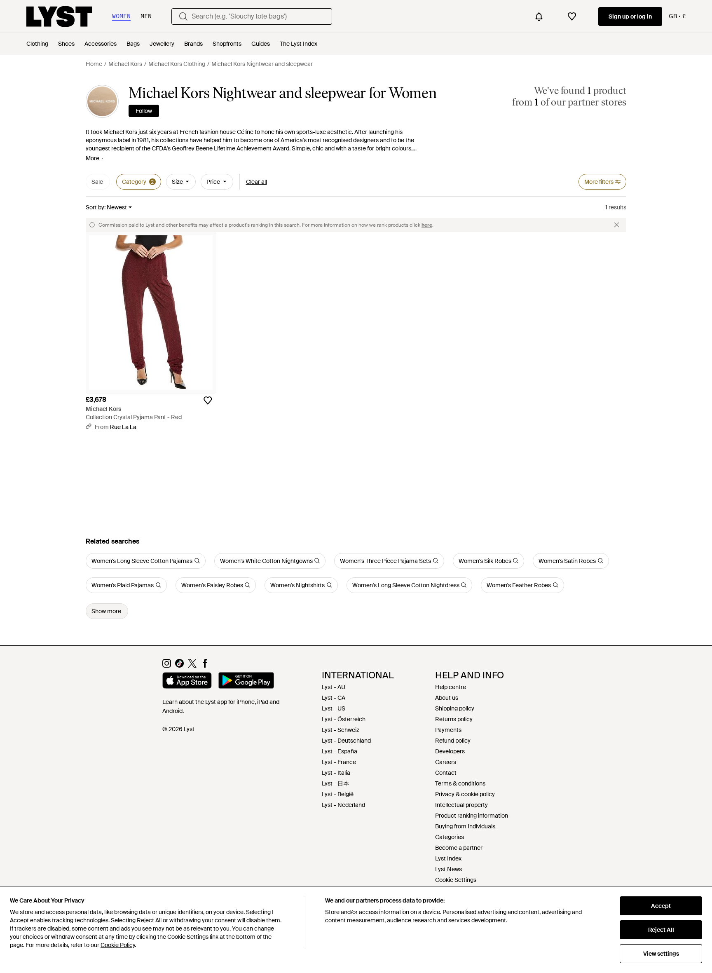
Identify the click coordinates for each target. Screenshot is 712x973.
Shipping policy (454, 708)
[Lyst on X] (192, 665)
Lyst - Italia (336, 772)
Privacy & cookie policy (465, 794)
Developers (450, 751)
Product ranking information (471, 815)
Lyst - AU (333, 687)
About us (446, 697)
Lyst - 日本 (335, 783)
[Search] (183, 16)
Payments (448, 730)
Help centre (450, 687)
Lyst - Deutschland (346, 740)
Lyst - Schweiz (340, 730)
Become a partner (458, 847)
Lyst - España (339, 751)
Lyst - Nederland (343, 805)
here (427, 225)
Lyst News (448, 869)
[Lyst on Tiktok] (179, 665)
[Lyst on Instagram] (166, 665)
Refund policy (453, 740)
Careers (445, 762)
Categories (449, 837)
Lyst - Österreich (343, 719)
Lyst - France (339, 762)
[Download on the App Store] (187, 681)
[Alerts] (538, 16)
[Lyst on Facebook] (205, 665)
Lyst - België (338, 794)
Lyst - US (333, 708)
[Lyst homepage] (59, 16)
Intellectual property (461, 805)
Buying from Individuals (465, 826)
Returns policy (454, 719)
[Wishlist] (571, 16)
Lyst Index (448, 858)
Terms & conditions (460, 783)
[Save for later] (207, 400)
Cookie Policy (118, 945)
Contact (446, 772)
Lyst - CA (333, 697)
